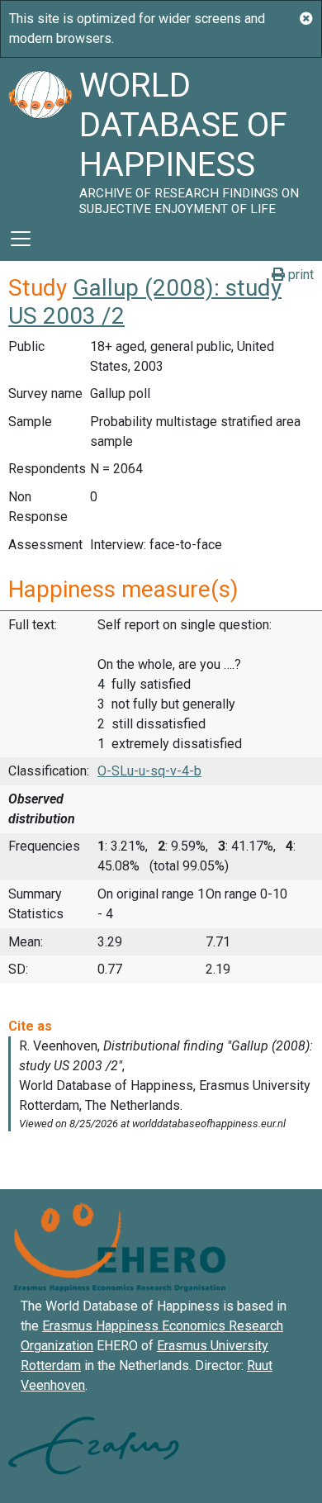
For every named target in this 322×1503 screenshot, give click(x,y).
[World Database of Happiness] (39, 137)
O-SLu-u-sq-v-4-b (149, 771)
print (299, 274)
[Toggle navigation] (20, 238)
